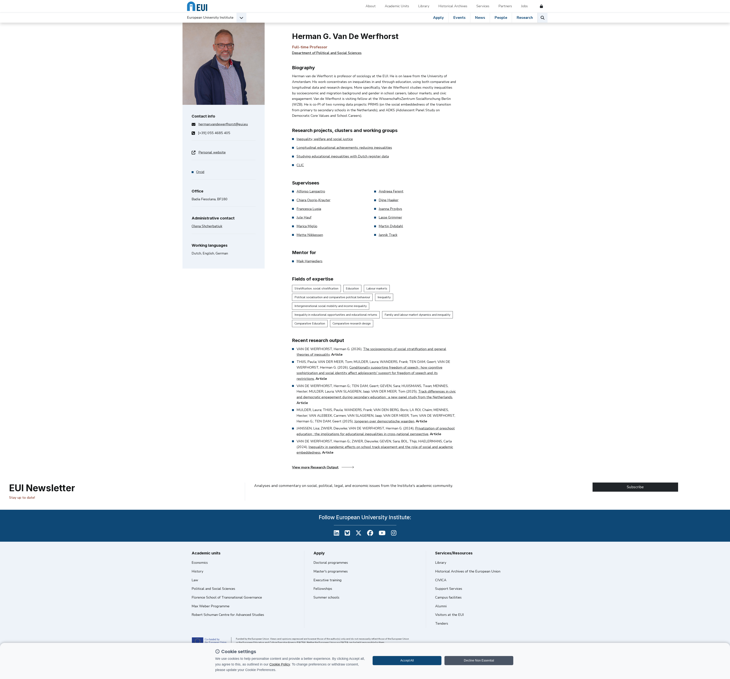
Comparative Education (309, 323)
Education (352, 288)
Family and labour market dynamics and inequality (417, 315)
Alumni (441, 606)
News (480, 17)
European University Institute (210, 17)
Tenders (441, 623)
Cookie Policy (279, 664)
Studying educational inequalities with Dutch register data (343, 156)
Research (525, 17)
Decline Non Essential (479, 660)
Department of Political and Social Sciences (327, 53)
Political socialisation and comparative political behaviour (332, 297)
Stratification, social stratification (316, 288)
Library (423, 6)
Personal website (212, 152)
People (500, 17)
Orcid (200, 172)
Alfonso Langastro (311, 191)
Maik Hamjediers (309, 261)
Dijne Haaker (388, 200)
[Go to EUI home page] (197, 6)
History (197, 571)
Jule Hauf (304, 217)
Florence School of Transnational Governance (227, 597)
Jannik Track (388, 235)
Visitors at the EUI (449, 614)
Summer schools (326, 597)
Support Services (448, 588)
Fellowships (322, 588)
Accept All (407, 660)
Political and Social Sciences (213, 588)
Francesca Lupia (309, 209)
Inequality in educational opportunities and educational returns (335, 315)
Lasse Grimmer (390, 217)
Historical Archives (452, 6)
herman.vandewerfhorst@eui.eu (223, 124)
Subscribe (635, 487)
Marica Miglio (307, 226)
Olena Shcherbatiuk (207, 226)
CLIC (300, 165)
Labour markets (376, 288)
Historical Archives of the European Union (467, 571)
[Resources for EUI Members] (540, 6)
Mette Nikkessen (310, 235)
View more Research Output (315, 467)
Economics (200, 562)
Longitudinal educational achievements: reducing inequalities (344, 147)
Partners (505, 6)
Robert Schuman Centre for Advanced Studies (228, 614)
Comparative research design (351, 323)
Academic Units (397, 6)
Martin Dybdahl (391, 226)
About (371, 6)
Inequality (384, 297)
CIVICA (440, 580)
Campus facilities (448, 597)
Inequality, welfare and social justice (325, 139)
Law (195, 580)
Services (482, 6)
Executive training (327, 580)
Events (459, 17)
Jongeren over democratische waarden (384, 421)
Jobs (524, 6)
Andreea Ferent (391, 191)
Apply (438, 17)
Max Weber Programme (210, 606)
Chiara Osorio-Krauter (313, 200)
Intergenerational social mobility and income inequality (330, 306)
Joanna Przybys (390, 209)
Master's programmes (330, 571)
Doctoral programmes (330, 562)
